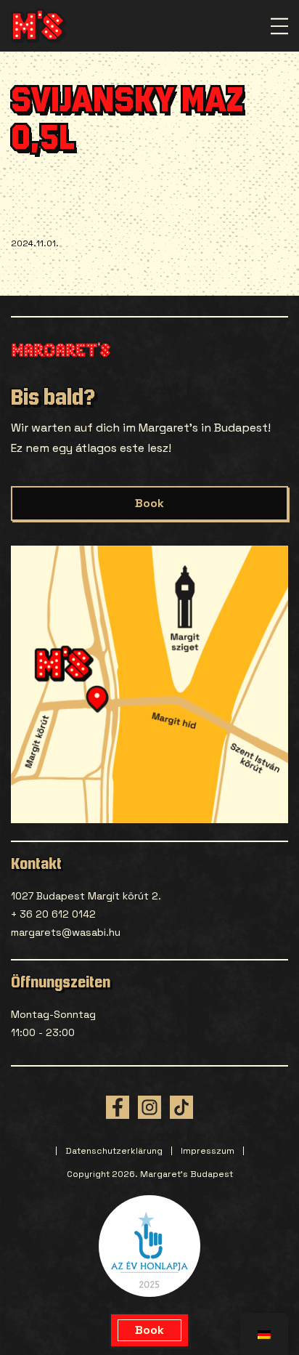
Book (149, 503)
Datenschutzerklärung (114, 1150)
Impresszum (207, 1150)
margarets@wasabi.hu (65, 932)
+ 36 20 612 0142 (53, 914)
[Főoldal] (39, 26)
